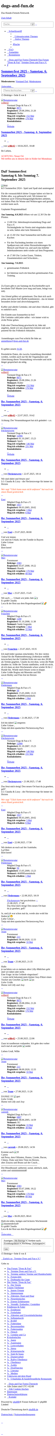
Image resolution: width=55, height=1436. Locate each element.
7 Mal (29, 627)
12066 (20, 436)
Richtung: (27, 1243)
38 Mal (28, 1127)
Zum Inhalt (6, 18)
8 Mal (28, 512)
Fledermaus (6, 685)
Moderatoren (35, 81)
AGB (19, 349)
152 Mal (30, 116)
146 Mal (30, 443)
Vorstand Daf (22, 81)
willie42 (5, 103)
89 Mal (28, 573)
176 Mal (29, 118)
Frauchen (5, 613)
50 (18, 690)
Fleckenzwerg (7, 430)
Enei (3, 499)
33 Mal (29, 1125)
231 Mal (29, 446)
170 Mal (30, 571)
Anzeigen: (9, 1240)
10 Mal (29, 942)
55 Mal (28, 629)
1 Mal (28, 698)
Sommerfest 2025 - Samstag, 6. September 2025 (24, 73)
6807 (19, 1117)
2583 (19, 563)
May (3, 558)
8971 (19, 108)
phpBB (16, 1402)
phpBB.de (33, 1409)
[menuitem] (25, 36)
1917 (19, 505)
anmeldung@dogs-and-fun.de (15, 341)
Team (3, 931)
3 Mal (29, 510)
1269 (19, 619)
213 (18, 937)
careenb (4, 1112)
